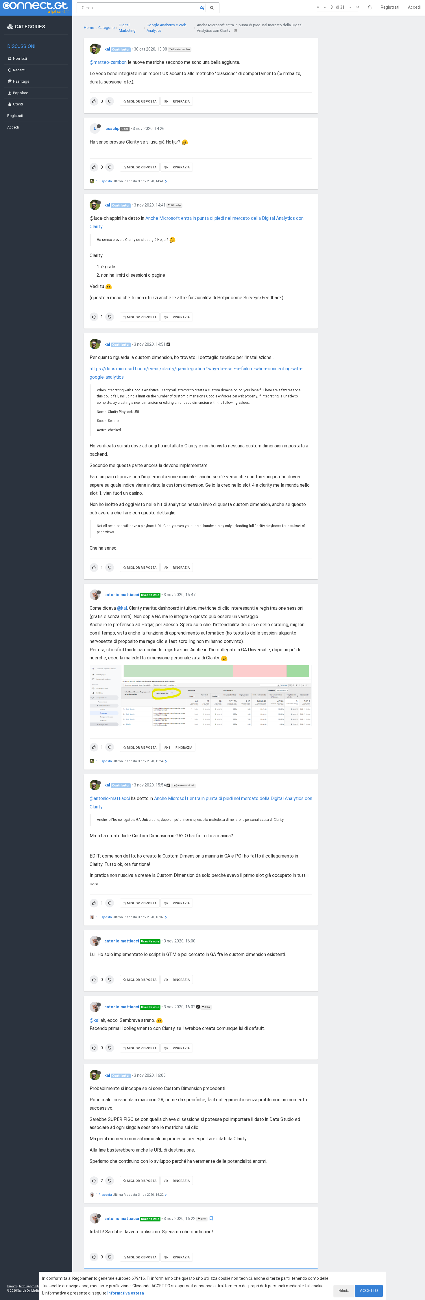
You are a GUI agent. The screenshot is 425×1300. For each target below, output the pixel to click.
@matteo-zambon (108, 62)
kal (107, 49)
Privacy (12, 1286)
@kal (122, 608)
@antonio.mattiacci (184, 785)
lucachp (111, 128)
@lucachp (175, 205)
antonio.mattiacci (121, 594)
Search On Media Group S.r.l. (36, 1290)
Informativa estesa (125, 1293)
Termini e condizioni (32, 1286)
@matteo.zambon (181, 49)
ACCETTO (369, 1290)
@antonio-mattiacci (110, 798)
